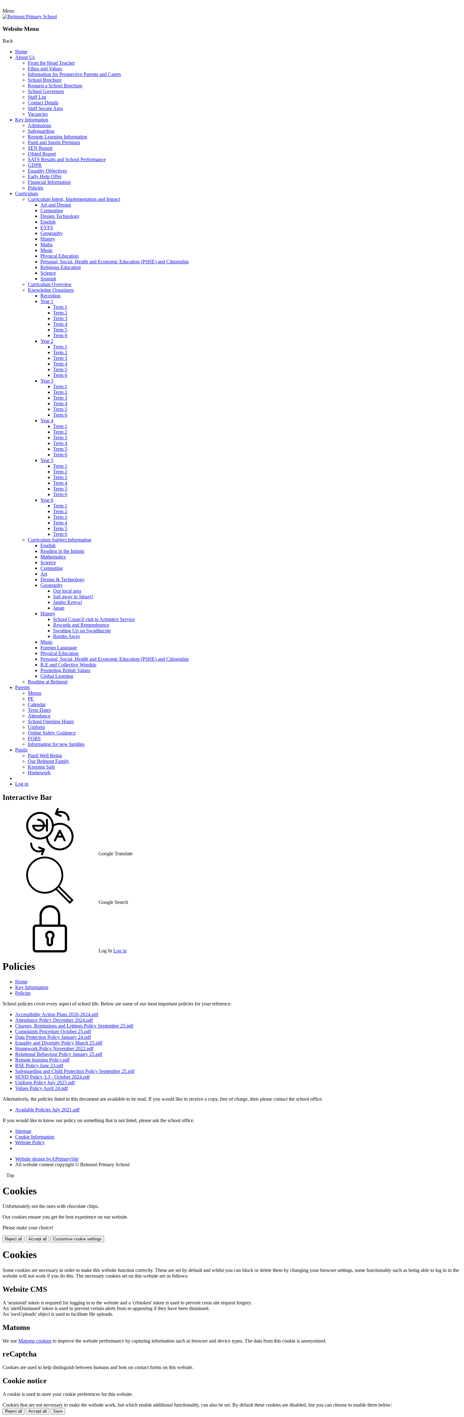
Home (21, 51)
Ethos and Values (45, 68)
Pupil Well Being (45, 755)
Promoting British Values (65, 670)
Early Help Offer (45, 176)
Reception (50, 295)
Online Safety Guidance (52, 732)
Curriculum (26, 193)
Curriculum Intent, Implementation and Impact (74, 199)
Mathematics (53, 556)
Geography (51, 233)
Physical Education (59, 256)
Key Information (31, 119)
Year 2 (46, 341)
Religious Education (60, 267)
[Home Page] (30, 16)
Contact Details (43, 102)
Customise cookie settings (77, 1239)
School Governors (46, 91)
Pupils (21, 749)
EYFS (46, 227)
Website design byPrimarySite (47, 1159)
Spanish (48, 278)
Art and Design (55, 205)
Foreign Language (58, 647)
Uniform (36, 727)
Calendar (37, 704)
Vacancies (38, 114)
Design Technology (60, 216)
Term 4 (60, 324)
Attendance (39, 715)
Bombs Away (66, 636)
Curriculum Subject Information (59, 539)
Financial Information (49, 182)
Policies (35, 187)
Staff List (37, 97)
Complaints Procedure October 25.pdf (53, 1031)
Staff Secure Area (45, 108)
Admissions (39, 125)
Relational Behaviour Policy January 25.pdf (58, 1054)
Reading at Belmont (48, 681)
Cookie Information (34, 1136)
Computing (51, 210)
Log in (21, 784)
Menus (34, 693)
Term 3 (60, 318)
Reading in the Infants (62, 551)
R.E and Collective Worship (68, 664)
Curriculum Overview (50, 284)
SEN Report (40, 148)
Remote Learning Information (57, 136)
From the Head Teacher (51, 63)
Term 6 (60, 335)
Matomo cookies (34, 1341)
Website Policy (30, 1142)
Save (57, 1411)
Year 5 (46, 460)
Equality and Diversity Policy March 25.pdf (58, 1042)
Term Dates (39, 710)
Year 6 (46, 500)
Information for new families (56, 744)
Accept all (37, 1239)
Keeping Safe (41, 767)
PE (31, 698)
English (48, 222)
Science (48, 273)
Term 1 (60, 307)
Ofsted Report (42, 153)
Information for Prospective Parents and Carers (74, 74)
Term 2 (60, 312)
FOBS (34, 738)
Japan (58, 608)
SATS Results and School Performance (67, 159)
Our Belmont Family (48, 761)
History (47, 239)
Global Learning (56, 676)
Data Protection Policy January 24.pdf (53, 1037)
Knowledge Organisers (51, 290)
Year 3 (46, 381)
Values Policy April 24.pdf (41, 1088)
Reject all (13, 1239)
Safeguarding (41, 131)
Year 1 (46, 301)
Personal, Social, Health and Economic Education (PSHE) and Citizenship (114, 261)
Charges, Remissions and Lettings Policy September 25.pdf (74, 1025)
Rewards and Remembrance (81, 625)
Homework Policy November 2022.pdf (54, 1048)
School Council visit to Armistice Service (94, 619)
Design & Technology (62, 579)
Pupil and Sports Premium (54, 142)
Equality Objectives (47, 170)
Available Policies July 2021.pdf (47, 1109)
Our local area (67, 591)
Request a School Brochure (55, 85)
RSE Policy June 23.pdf (39, 1065)
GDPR (35, 165)
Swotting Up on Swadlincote (82, 630)
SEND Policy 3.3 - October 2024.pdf (52, 1077)
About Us (25, 57)
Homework (39, 772)
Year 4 (46, 420)
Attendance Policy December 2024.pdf (54, 1020)
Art (43, 574)
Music (46, 250)
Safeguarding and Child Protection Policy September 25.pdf (74, 1071)
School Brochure (45, 80)
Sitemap (23, 1131)
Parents (22, 687)
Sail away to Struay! (73, 596)
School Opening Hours (51, 721)
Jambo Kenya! (67, 602)
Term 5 (60, 329)
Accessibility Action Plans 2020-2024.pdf (56, 1014)
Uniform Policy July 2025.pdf (45, 1082)
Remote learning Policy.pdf (42, 1060)
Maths (46, 244)
